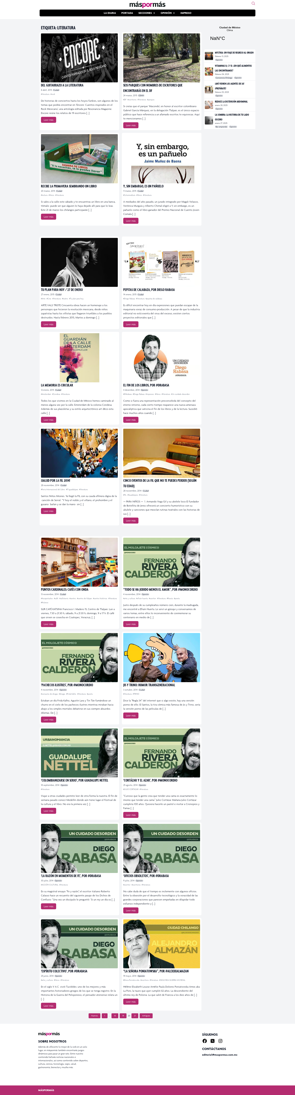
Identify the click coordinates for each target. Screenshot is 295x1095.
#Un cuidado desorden (180, 394)
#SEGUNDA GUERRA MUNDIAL (172, 980)
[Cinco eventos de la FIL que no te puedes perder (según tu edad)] (161, 453)
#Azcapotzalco (47, 598)
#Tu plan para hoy (76, 298)
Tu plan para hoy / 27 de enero (62, 289)
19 (123, 1015)
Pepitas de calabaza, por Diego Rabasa (149, 289)
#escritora (145, 980)
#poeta (177, 598)
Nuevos (94, 1015)
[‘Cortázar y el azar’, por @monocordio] (161, 753)
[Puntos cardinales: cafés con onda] (79, 562)
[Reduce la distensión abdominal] (209, 105)
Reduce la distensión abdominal (231, 101)
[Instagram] (220, 1040)
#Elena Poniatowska (131, 980)
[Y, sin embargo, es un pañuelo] (161, 158)
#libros (52, 195)
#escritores (132, 99)
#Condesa (56, 394)
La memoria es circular (57, 385)
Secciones (145, 12)
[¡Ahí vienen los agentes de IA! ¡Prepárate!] (209, 89)
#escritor (153, 598)
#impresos (150, 394)
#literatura (45, 94)
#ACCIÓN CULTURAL (50, 885)
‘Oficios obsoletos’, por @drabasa (146, 875)
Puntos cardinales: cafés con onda (64, 589)
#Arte (43, 298)
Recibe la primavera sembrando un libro (69, 186)
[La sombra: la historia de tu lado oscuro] (209, 120)
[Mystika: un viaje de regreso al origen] (209, 56)
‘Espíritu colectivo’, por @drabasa (64, 971)
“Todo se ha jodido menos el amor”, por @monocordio (160, 589)
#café (56, 598)
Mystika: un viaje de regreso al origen (234, 52)
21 (135, 1015)
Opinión (166, 12)
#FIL (125, 495)
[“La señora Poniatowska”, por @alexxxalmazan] (161, 943)
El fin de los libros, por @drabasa (146, 385)
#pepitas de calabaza (154, 298)
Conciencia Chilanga (224, 78)
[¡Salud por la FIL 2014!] (79, 453)
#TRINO (136, 694)
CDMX (141, 95)
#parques (150, 99)
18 (115, 1015)
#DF (125, 99)
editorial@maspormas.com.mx (219, 1054)
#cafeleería (64, 598)
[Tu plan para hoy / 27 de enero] (79, 262)
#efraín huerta (142, 598)
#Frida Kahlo (71, 694)
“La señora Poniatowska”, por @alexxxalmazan (156, 971)
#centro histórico (100, 598)
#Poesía (170, 598)
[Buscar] (253, 3)
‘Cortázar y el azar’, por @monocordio (150, 780)
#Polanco (44, 602)
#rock (53, 94)
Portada (127, 12)
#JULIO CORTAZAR (131, 789)
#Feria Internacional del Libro (53, 489)
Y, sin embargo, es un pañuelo (143, 186)
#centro (72, 598)
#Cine (49, 298)
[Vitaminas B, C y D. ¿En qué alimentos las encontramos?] (209, 71)
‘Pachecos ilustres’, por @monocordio (67, 684)
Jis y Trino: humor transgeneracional (149, 684)
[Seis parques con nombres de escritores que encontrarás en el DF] (161, 57)
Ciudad (56, 90)
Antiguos (146, 1015)
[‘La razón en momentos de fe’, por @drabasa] (79, 848)
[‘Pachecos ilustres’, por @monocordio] (79, 657)
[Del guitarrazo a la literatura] (79, 57)
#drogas (62, 694)
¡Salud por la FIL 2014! (55, 480)
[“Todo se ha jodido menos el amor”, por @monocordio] (161, 562)
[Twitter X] (212, 1040)
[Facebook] (204, 1040)
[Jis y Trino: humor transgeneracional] (161, 657)
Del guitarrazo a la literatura (62, 85)
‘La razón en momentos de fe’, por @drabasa (71, 875)
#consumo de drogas (49, 694)
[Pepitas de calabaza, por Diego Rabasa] (161, 262)
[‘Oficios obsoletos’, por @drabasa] (161, 848)
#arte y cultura (129, 598)
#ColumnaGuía (129, 195)
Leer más (48, 119)
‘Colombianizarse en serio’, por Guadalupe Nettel (74, 780)
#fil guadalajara (72, 489)
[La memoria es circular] (79, 357)
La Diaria (110, 12)
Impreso (185, 12)
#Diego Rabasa (129, 298)
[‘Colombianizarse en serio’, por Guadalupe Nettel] (79, 753)
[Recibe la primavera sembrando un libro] (79, 158)
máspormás (46, 1090)
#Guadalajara (133, 495)
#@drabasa (127, 394)
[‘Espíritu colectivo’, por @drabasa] (79, 943)
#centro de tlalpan (84, 598)
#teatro (65, 298)
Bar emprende (222, 127)
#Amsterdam (46, 394)
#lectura (44, 195)
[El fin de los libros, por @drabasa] (161, 357)
